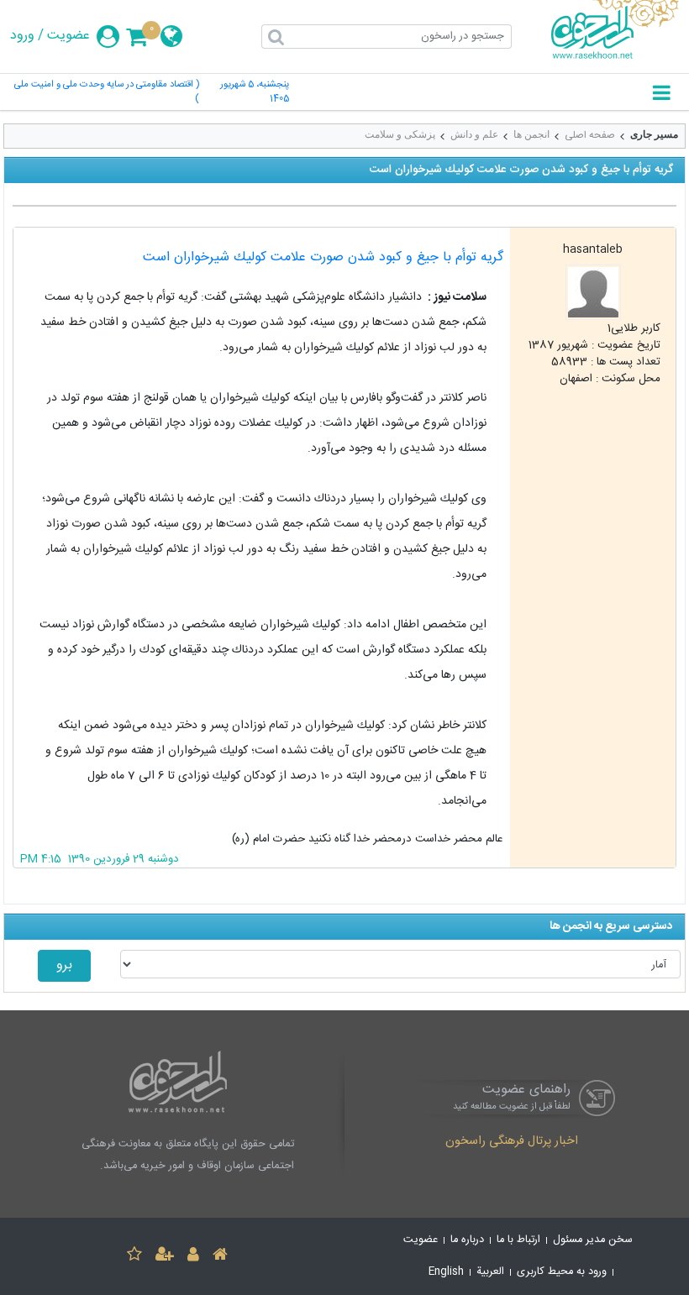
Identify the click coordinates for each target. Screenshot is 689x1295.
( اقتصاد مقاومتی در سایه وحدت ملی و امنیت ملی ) (106, 92)
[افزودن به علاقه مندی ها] (134, 1257)
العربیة (490, 1272)
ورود (22, 36)
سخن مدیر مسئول (593, 1240)
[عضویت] (165, 1257)
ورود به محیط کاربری (562, 1272)
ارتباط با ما (518, 1240)
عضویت (68, 36)
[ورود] (193, 1257)
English (446, 1272)
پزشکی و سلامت (400, 134)
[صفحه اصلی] (220, 1257)
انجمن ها (531, 134)
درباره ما (467, 1240)
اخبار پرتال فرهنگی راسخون (511, 1142)
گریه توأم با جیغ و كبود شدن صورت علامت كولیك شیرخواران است (323, 257)
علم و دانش (474, 134)
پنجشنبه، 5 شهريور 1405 (254, 92)
